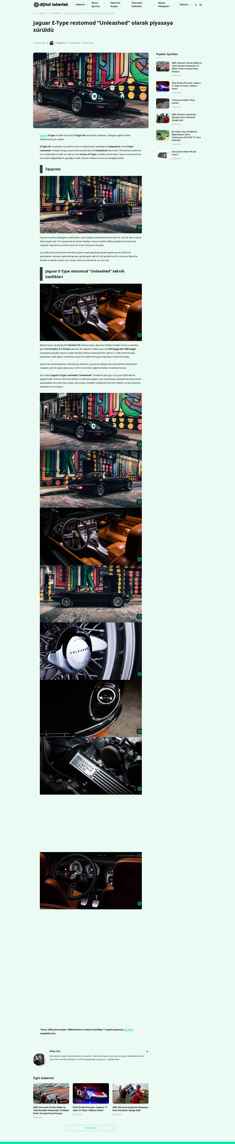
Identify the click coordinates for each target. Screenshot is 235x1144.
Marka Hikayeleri (163, 4)
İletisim (184, 4)
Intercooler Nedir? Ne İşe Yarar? (184, 153)
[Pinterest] (23, 162)
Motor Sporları (96, 4)
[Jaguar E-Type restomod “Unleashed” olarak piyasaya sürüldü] (91, 90)
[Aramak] (200, 5)
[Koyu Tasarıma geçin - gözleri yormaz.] (196, 5)
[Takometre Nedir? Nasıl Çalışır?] (162, 103)
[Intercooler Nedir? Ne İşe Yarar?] (162, 155)
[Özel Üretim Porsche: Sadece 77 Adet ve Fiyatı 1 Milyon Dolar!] (162, 86)
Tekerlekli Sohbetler (137, 4)
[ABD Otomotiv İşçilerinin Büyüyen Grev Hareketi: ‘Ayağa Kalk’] (162, 118)
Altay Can (61, 43)
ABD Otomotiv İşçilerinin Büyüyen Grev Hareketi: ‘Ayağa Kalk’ (184, 117)
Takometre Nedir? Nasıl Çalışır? (183, 101)
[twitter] (23, 148)
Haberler (80, 4)
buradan (128, 1068)
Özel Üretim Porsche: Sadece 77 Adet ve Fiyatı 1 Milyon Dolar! (186, 86)
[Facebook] (23, 141)
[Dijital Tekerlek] (51, 5)
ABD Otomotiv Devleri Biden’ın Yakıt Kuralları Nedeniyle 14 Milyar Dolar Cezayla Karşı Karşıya (187, 67)
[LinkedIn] (23, 155)
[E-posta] (23, 169)
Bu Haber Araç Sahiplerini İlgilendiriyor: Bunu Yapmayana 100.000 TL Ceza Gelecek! (186, 136)
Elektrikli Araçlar (115, 4)
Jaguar (44, 174)
